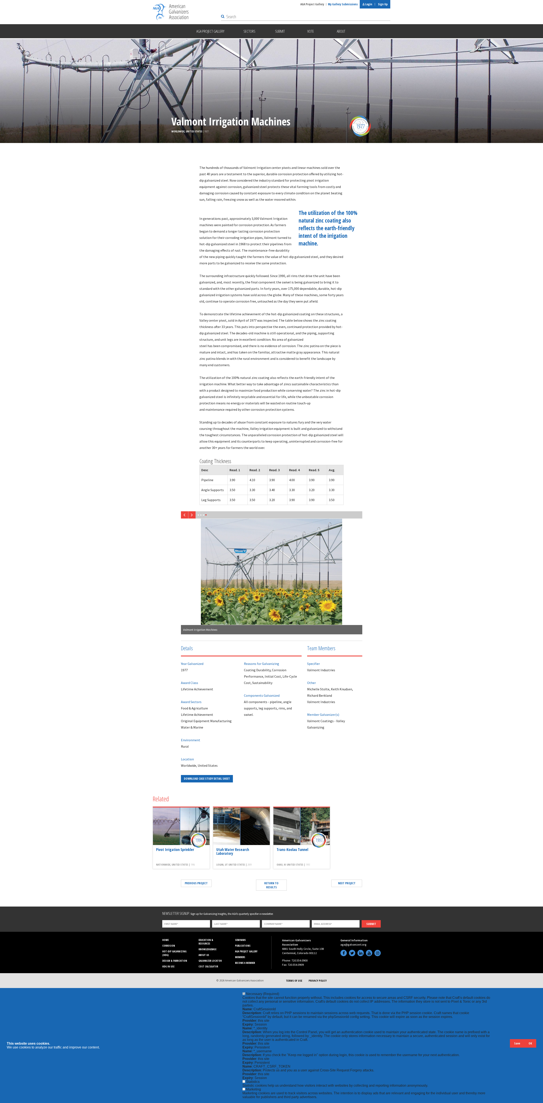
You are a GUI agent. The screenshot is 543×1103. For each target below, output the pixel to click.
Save (517, 1043)
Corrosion (168, 945)
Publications (243, 945)
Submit (371, 924)
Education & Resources (206, 941)
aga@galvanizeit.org (353, 944)
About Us (204, 955)
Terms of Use (294, 980)
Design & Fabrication (174, 961)
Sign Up (383, 4)
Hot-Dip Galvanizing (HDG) (174, 953)
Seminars (240, 940)
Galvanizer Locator (210, 961)
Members (240, 957)
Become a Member (245, 963)
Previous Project (196, 883)
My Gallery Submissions (343, 4)
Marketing (253, 1089)
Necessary (262, 994)
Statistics (253, 1081)
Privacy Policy (318, 980)
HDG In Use (168, 966)
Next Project (346, 883)
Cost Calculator (208, 966)
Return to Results (271, 885)
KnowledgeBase (207, 949)
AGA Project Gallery (312, 4)
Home (165, 940)
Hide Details (504, 1045)
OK (530, 1043)
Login (368, 4)
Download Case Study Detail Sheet (207, 778)
